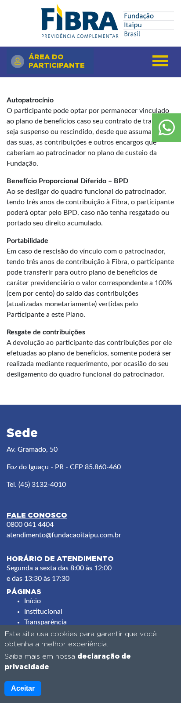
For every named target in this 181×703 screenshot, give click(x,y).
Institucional (43, 611)
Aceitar (23, 688)
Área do (57, 61)
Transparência (45, 622)
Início (32, 601)
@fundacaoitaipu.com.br (83, 535)
